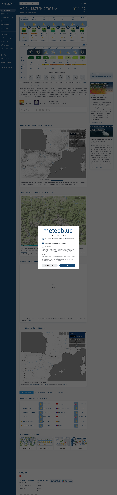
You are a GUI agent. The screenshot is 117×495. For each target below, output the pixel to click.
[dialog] (58, 247)
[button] (58, 246)
